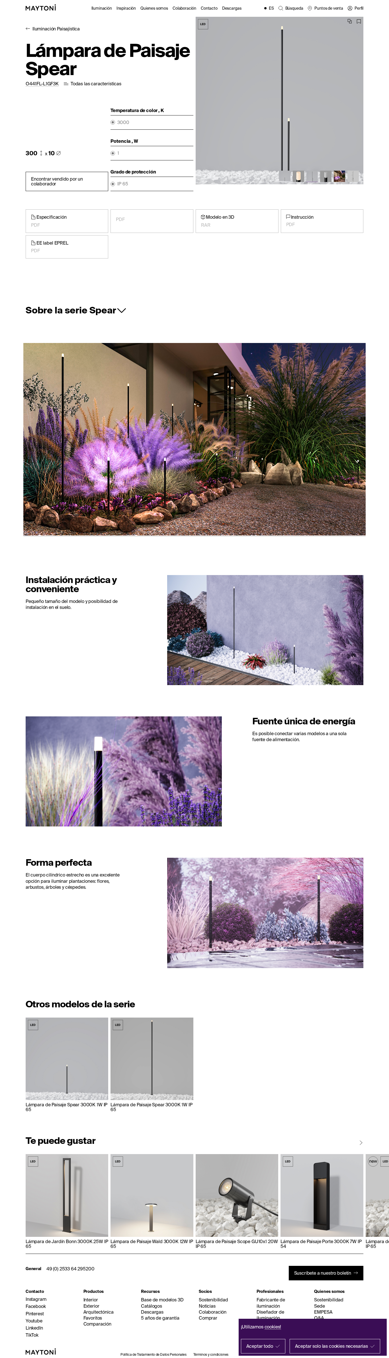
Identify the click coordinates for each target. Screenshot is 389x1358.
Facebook (36, 1306)
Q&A (319, 1317)
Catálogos (151, 1306)
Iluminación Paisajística (56, 28)
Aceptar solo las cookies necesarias (331, 1346)
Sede (319, 1306)
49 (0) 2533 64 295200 (70, 1268)
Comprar (208, 1317)
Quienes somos (154, 8)
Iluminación (101, 8)
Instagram (36, 1299)
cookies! (273, 1326)
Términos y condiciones (210, 1354)
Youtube (34, 1320)
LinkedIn (34, 1327)
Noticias (207, 1306)
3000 (123, 122)
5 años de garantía (160, 1317)
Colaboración (184, 8)
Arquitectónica (98, 1311)
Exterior (91, 1306)
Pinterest (35, 1313)
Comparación (97, 1323)
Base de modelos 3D (162, 1299)
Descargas (231, 8)
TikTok (32, 1335)
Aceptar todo (259, 1346)
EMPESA (323, 1311)
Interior (90, 1299)
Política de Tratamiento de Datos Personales (153, 1354)
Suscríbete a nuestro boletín (322, 1273)
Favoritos (92, 1317)
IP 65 (122, 183)
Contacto (209, 8)
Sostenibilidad (213, 1299)
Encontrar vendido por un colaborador (57, 181)
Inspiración (126, 8)
